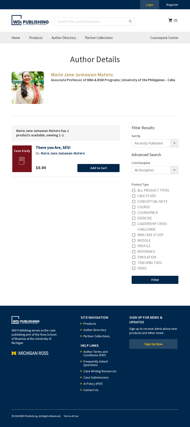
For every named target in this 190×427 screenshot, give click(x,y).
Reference (146, 251)
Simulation (146, 257)
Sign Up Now (153, 344)
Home (16, 37)
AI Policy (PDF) (93, 384)
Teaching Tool (149, 262)
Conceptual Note (152, 201)
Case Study (146, 196)
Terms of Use (70, 416)
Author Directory (64, 37)
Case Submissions (96, 377)
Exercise (144, 218)
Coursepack (147, 212)
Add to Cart (98, 168)
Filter (155, 280)
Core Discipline (141, 163)
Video (142, 268)
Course (143, 207)
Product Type (140, 184)
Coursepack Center (164, 37)
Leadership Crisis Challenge (152, 226)
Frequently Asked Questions (95, 363)
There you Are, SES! (53, 148)
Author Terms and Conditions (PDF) (95, 353)
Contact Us (90, 390)
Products (36, 37)
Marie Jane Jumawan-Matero (63, 153)
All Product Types (153, 190)
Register (172, 5)
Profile (143, 246)
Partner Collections (99, 37)
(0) (175, 20)
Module (144, 240)
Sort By (136, 136)
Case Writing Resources (100, 371)
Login (149, 5)
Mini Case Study (150, 235)
